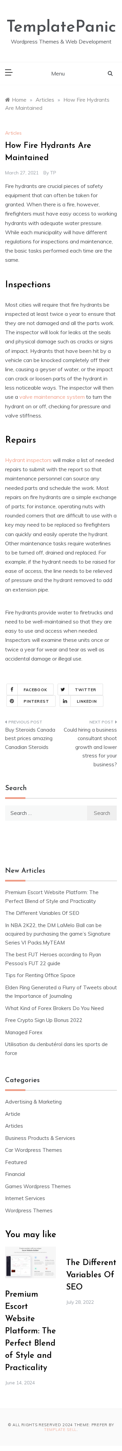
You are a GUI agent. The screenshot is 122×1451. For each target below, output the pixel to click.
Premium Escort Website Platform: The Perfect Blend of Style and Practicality (30, 1331)
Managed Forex (23, 1032)
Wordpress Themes (29, 1210)
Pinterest (36, 701)
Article (12, 1114)
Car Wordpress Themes (33, 1150)
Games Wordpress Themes (38, 1186)
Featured (16, 1162)
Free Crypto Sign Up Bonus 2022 (43, 1020)
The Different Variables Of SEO (42, 913)
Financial (15, 1174)
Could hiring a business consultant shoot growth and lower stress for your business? (90, 747)
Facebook (35, 689)
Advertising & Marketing (33, 1101)
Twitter (86, 689)
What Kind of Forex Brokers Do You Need (54, 1008)
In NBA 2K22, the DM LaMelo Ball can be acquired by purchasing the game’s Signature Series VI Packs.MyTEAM (57, 934)
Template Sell (60, 1429)
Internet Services (25, 1198)
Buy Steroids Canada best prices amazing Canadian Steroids (30, 738)
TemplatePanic (61, 27)
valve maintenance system (52, 396)
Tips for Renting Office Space (41, 975)
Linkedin (87, 701)
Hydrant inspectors (28, 460)
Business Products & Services (40, 1138)
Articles (13, 133)
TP (53, 173)
